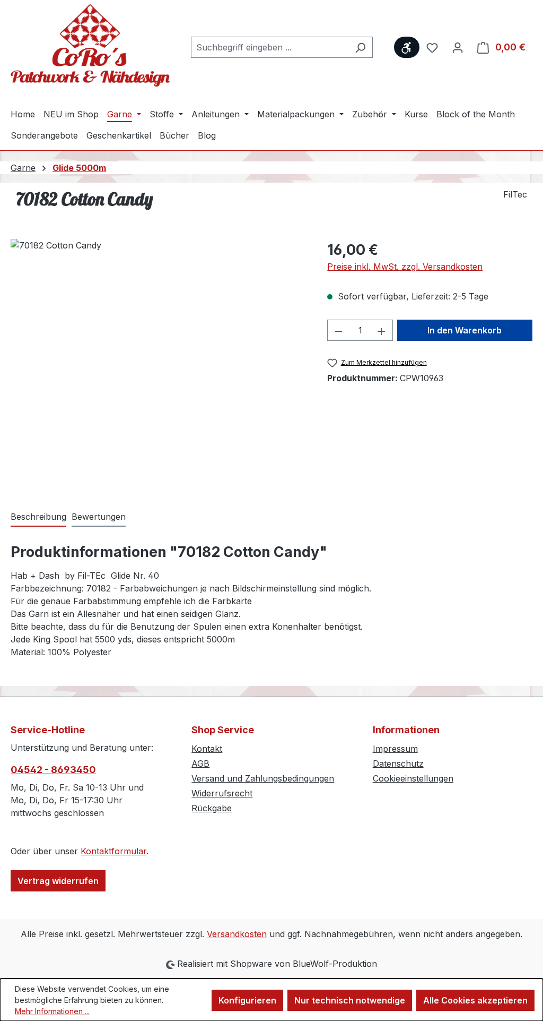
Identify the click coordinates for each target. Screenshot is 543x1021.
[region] (158, 353)
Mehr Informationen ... (52, 1011)
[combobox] (269, 47)
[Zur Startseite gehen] (90, 45)
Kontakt (206, 748)
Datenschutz (398, 763)
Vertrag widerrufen (58, 881)
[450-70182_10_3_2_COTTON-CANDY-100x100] (158, 353)
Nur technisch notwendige (349, 1000)
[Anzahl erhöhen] (382, 330)
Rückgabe (211, 808)
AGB (200, 763)
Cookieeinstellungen (413, 778)
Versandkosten (237, 934)
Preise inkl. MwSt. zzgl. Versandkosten (405, 266)
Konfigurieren (247, 1000)
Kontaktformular (113, 851)
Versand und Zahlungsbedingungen (262, 778)
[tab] (38, 517)
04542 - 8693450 (53, 769)
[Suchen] (360, 47)
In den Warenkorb (464, 330)
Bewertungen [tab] (99, 516)
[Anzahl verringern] (338, 330)
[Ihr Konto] (457, 47)
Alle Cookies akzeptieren (475, 1000)
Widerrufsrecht (221, 793)
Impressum (395, 748)
